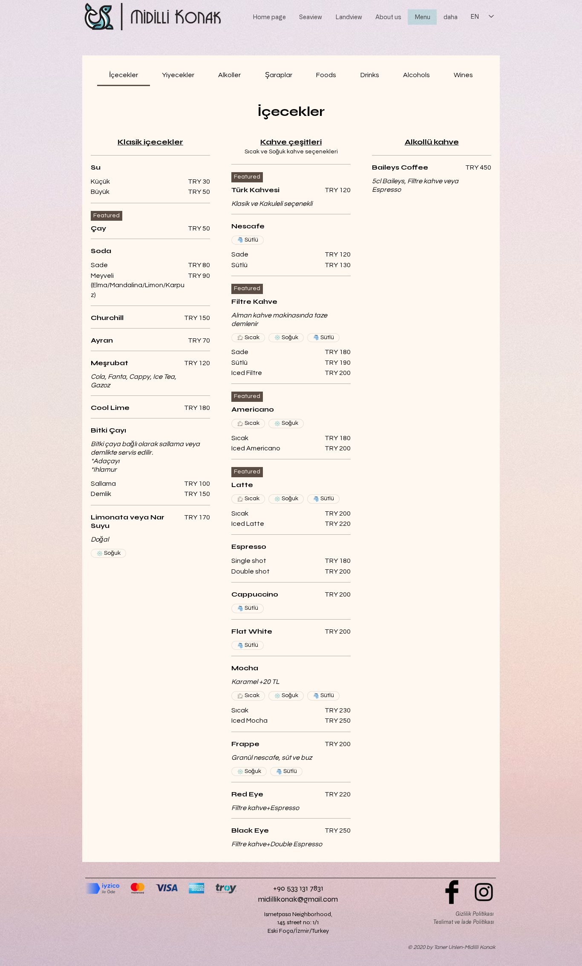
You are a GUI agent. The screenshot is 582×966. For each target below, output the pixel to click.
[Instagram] (484, 892)
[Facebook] (452, 892)
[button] (310, 17)
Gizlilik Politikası (474, 914)
